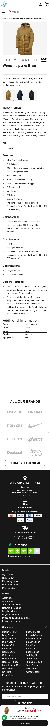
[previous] (2, 432)
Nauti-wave (7, 668)
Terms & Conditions (12, 604)
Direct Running (9, 638)
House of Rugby (10, 661)
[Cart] (47, 4)
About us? (7, 597)
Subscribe (25, 703)
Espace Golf (8, 645)
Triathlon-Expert (34, 661)
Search (15, 11)
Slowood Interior (34, 638)
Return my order (10, 584)
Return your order (25, 538)
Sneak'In (30, 645)
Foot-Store (7, 648)
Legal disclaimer (10, 611)
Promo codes (8, 587)
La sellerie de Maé (11, 665)
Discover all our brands (25, 463)
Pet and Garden (34, 635)
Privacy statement (11, 621)
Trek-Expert (31, 658)
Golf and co (7, 655)
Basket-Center (9, 631)
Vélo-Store (31, 668)
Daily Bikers (8, 635)
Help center (8, 577)
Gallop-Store (8, 651)
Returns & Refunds (11, 607)
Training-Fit (31, 655)
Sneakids (30, 648)
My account (7, 574)
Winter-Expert (32, 671)
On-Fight (6, 671)
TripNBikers (32, 665)
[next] (48, 432)
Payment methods (11, 614)
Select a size (25, 723)
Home (5, 18)
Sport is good (32, 651)
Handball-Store (9, 658)
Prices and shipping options (16, 617)
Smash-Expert (33, 641)
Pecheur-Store (33, 631)
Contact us (25, 487)
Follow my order (10, 581)
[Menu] (3, 11)
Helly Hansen (20, 60)
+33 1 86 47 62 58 (25, 495)
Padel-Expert (8, 675)
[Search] (10, 11)
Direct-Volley (8, 641)
